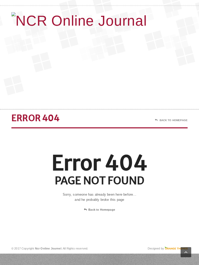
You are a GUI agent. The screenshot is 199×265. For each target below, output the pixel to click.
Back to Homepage (101, 209)
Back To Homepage (174, 120)
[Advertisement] (150, 67)
